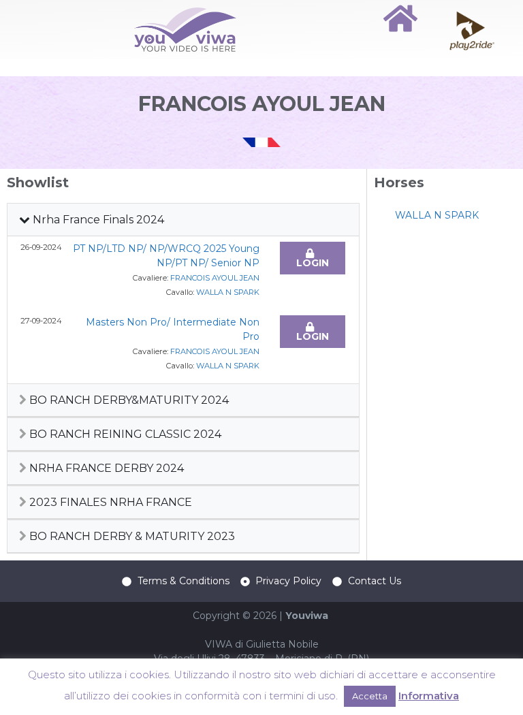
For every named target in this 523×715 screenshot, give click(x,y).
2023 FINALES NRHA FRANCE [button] (109, 502)
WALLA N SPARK (227, 292)
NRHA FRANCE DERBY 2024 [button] (105, 468)
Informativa (428, 695)
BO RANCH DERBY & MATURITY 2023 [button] (131, 536)
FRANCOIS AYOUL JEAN (214, 278)
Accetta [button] (369, 695)
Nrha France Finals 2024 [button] (97, 219)
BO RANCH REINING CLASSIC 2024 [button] (124, 434)
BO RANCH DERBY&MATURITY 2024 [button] (128, 400)
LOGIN (312, 263)
